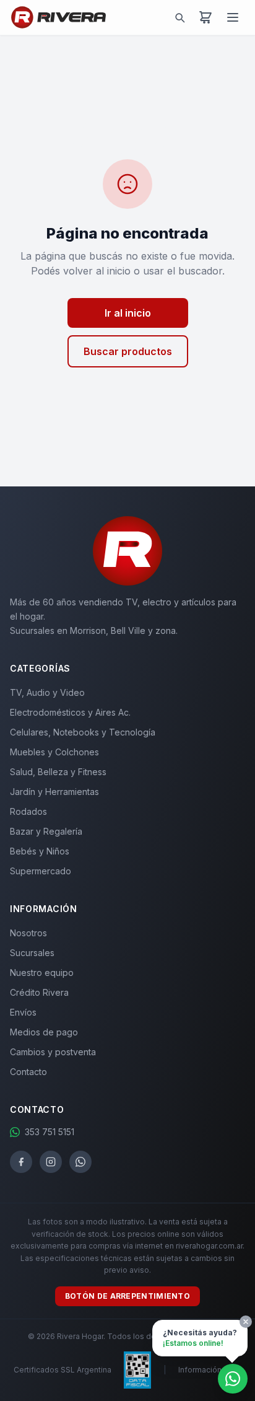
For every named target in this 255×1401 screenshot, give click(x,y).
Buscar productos (128, 351)
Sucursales (32, 952)
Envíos (23, 1012)
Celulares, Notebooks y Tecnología (82, 732)
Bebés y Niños (39, 851)
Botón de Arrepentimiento (127, 1296)
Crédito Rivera (39, 992)
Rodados (28, 811)
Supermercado (40, 871)
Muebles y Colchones (54, 752)
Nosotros (28, 933)
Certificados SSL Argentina (62, 1369)
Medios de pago (44, 1032)
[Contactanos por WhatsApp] (233, 1379)
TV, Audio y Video (47, 692)
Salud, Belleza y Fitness (58, 771)
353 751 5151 (49, 1132)
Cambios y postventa (53, 1052)
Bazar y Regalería (46, 831)
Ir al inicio (128, 313)
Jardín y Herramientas (54, 791)
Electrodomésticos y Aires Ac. (70, 712)
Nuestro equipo (42, 972)
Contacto (28, 1071)
